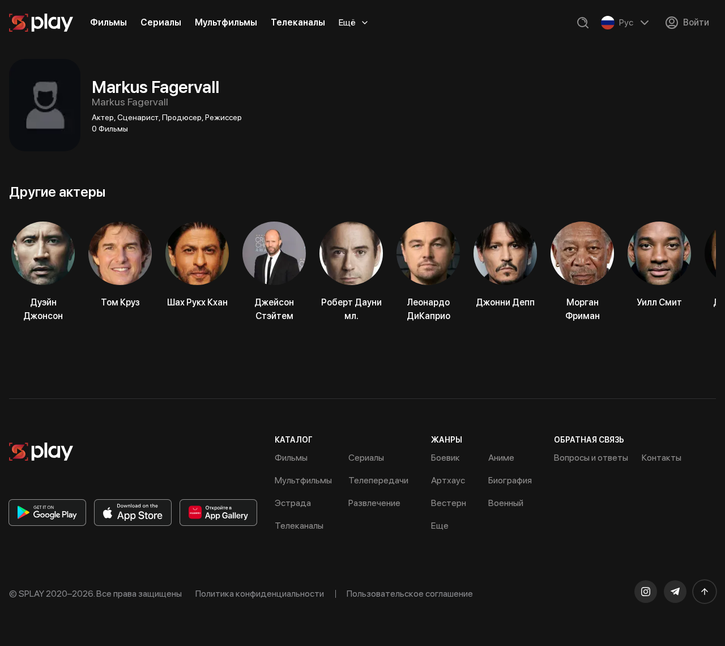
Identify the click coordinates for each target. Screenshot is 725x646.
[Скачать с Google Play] (47, 512)
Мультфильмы (226, 22)
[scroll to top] (704, 591)
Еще (440, 525)
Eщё (347, 22)
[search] (583, 22)
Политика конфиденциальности (259, 593)
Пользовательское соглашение (410, 593)
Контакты (661, 457)
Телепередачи (378, 480)
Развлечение (374, 503)
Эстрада (293, 503)
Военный (505, 503)
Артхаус (448, 480)
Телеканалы (298, 22)
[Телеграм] (675, 591)
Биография (510, 480)
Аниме (501, 457)
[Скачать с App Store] (133, 512)
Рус (626, 22)
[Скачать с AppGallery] (218, 512)
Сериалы (160, 22)
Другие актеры (57, 192)
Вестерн (448, 503)
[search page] (583, 22)
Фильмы (108, 22)
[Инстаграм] (645, 591)
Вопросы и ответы (591, 457)
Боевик (445, 457)
